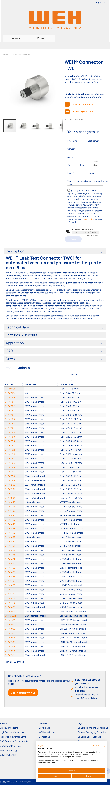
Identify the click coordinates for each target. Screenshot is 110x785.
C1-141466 (10, 567)
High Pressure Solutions (12, 732)
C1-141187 (10, 427)
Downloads (44, 727)
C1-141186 (10, 423)
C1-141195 (10, 462)
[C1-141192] (41, 450)
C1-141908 (10, 642)
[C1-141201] (41, 489)
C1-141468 (10, 576)
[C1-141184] (41, 415)
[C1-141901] (41, 611)
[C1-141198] (41, 476)
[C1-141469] (41, 581)
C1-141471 (10, 589)
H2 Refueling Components (13, 736)
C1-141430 (10, 502)
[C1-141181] (41, 402)
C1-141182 (10, 406)
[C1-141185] (41, 419)
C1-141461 (10, 545)
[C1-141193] (41, 454)
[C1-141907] (41, 638)
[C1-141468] (41, 576)
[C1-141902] (41, 616)
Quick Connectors (9, 727)
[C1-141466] (41, 568)
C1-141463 (10, 554)
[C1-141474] (41, 603)
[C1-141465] (41, 563)
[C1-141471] (41, 590)
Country (96, 162)
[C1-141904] (41, 624)
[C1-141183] (41, 410)
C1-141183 (10, 410)
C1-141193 (10, 454)
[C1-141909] (41, 646)
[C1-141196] (41, 467)
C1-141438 (10, 528)
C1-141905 (10, 628)
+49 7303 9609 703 (83, 104)
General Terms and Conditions (93, 727)
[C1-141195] (41, 463)
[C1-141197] (41, 472)
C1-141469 (10, 580)
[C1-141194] (41, 458)
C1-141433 (10, 506)
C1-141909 (10, 646)
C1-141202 (10, 493)
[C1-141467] (41, 572)
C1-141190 (10, 441)
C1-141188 (10, 432)
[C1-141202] (41, 493)
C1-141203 (10, 497)
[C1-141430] (41, 502)
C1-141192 (10, 449)
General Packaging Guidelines (92, 732)
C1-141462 (10, 550)
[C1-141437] (41, 524)
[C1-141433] (41, 507)
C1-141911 (9, 655)
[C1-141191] (41, 445)
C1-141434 (10, 510)
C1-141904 (10, 624)
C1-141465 (10, 563)
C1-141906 (10, 633)
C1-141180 (10, 397)
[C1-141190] (41, 441)
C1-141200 (10, 484)
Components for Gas (10, 745)
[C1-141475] (41, 607)
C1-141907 (10, 637)
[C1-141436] (41, 520)
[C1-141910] (41, 651)
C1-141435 (10, 515)
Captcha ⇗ (93, 235)
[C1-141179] (41, 393)
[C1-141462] (41, 550)
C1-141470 (10, 585)
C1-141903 (10, 620)
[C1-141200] (41, 485)
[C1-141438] (41, 528)
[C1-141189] (41, 437)
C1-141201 (10, 489)
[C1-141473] (41, 598)
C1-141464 (10, 559)
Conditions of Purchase (89, 736)
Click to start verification (85, 232)
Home (5, 54)
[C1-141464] (41, 559)
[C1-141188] (41, 432)
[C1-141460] (41, 541)
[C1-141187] (41, 428)
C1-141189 (10, 436)
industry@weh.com (83, 111)
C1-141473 (10, 598)
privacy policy (88, 219)
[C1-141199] (41, 480)
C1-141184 (10, 414)
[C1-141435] (41, 515)
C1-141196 (10, 467)
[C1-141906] (41, 633)
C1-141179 (10, 393)
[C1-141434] (41, 511)
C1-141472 (10, 593)
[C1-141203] (41, 498)
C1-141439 (10, 532)
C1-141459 (10, 537)
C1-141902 (10, 615)
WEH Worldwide (47, 732)
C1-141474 (10, 602)
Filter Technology (8, 750)
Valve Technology (8, 754)
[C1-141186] (41, 424)
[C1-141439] (41, 533)
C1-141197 (10, 471)
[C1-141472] (41, 594)
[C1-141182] (41, 406)
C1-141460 (10, 541)
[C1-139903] (41, 389)
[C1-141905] (41, 629)
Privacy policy (99, 745)
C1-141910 (10, 650)
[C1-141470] (41, 585)
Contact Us (44, 736)
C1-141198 (10, 476)
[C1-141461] (41, 546)
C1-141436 (10, 519)
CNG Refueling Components (14, 741)
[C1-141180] (41, 397)
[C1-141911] (41, 655)
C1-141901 (10, 611)
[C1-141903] (41, 620)
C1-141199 (10, 480)
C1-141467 (10, 572)
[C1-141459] (41, 537)
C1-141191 (9, 445)
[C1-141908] (41, 642)
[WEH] (55, 20)
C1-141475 (10, 607)
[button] (100, 2)
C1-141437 (10, 524)
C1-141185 (10, 419)
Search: (74, 374)
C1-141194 (10, 458)
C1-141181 (9, 401)
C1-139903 (10, 388)
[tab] (55, 251)
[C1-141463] (41, 555)
